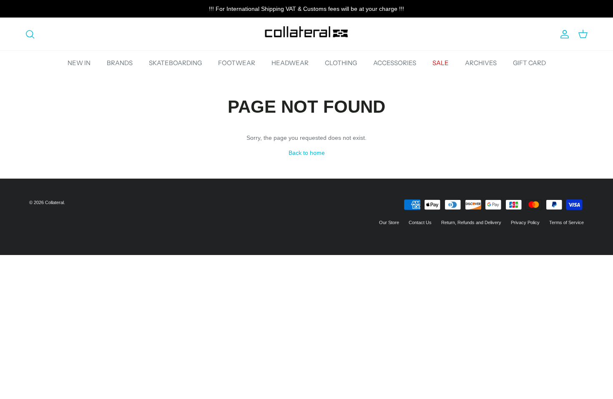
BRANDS (120, 63)
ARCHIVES (481, 63)
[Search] (30, 34)
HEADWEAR (290, 63)
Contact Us (420, 222)
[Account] (563, 34)
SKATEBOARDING (175, 63)
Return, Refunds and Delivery (471, 222)
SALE (440, 63)
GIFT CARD (529, 63)
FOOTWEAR (236, 63)
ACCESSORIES (394, 63)
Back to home (307, 152)
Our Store (389, 222)
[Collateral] (306, 34)
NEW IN (79, 63)
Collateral (54, 202)
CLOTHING (341, 63)
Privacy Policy (525, 222)
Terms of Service (566, 222)
